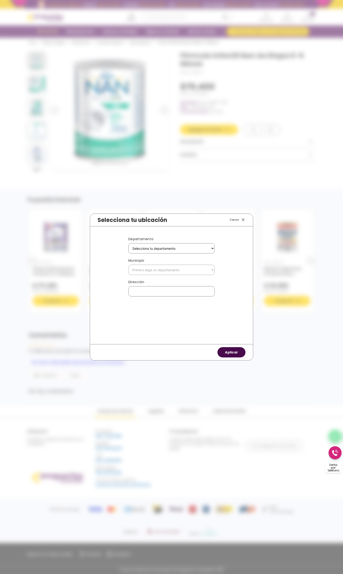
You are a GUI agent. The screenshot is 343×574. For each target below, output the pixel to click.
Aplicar (231, 352)
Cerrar (234, 220)
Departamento (141, 239)
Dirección (136, 282)
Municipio (136, 260)
